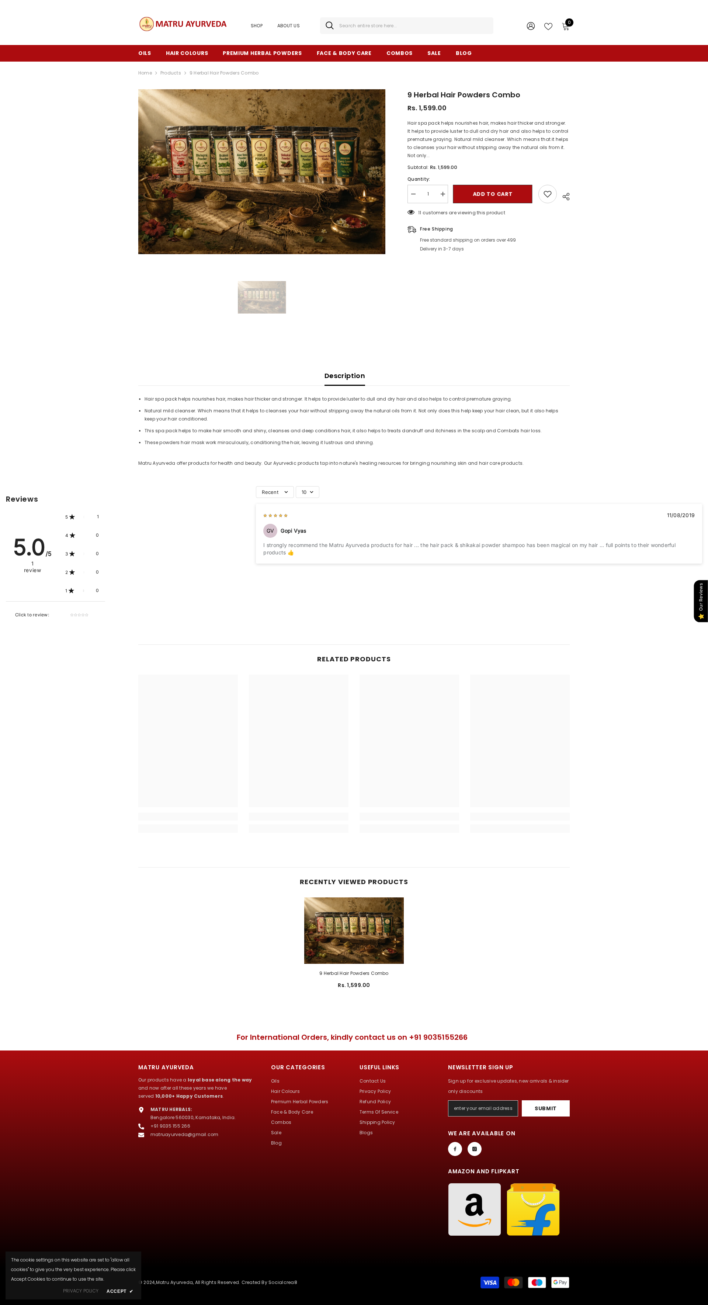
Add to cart (493, 194)
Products (170, 73)
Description (344, 375)
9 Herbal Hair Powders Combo (353, 973)
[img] (275, 515)
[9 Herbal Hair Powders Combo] (354, 930)
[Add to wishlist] (547, 194)
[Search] (406, 25)
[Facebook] (455, 1149)
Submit (546, 1108)
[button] (82, 517)
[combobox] (413, 25)
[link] (188, 817)
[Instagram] (475, 1149)
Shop (257, 25)
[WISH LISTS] (548, 26)
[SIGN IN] (531, 25)
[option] (262, 171)
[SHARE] (563, 195)
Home (145, 73)
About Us (288, 25)
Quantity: (418, 179)
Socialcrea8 (282, 1282)
